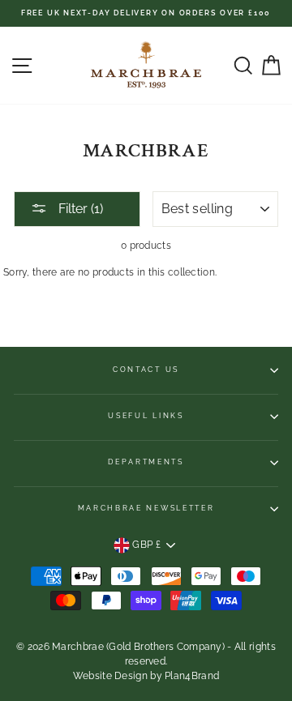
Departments (145, 462)
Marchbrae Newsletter (146, 508)
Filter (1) (79, 208)
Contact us (146, 369)
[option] (146, 13)
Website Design (110, 676)
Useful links (145, 416)
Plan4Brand (192, 676)
